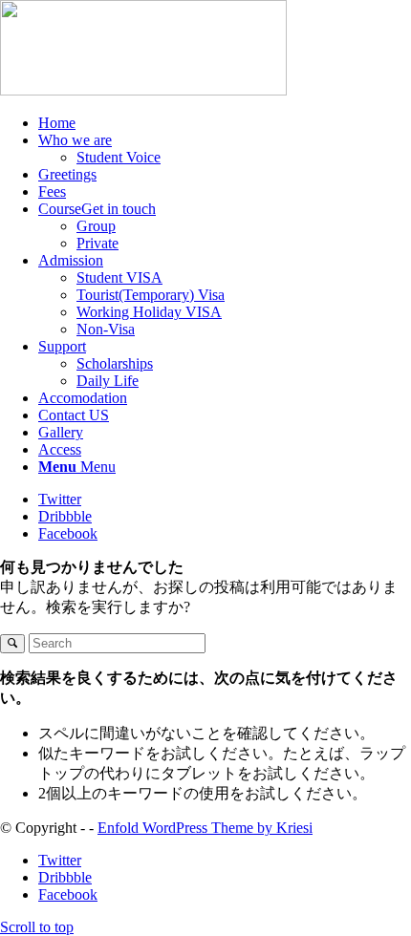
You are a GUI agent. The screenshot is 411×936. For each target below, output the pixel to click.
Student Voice (118, 157)
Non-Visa (105, 329)
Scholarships (114, 363)
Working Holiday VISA (149, 312)
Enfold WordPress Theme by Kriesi (205, 827)
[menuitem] (224, 123)
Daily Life (107, 380)
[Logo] (143, 90)
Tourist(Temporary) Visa (150, 295)
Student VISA (119, 277)
